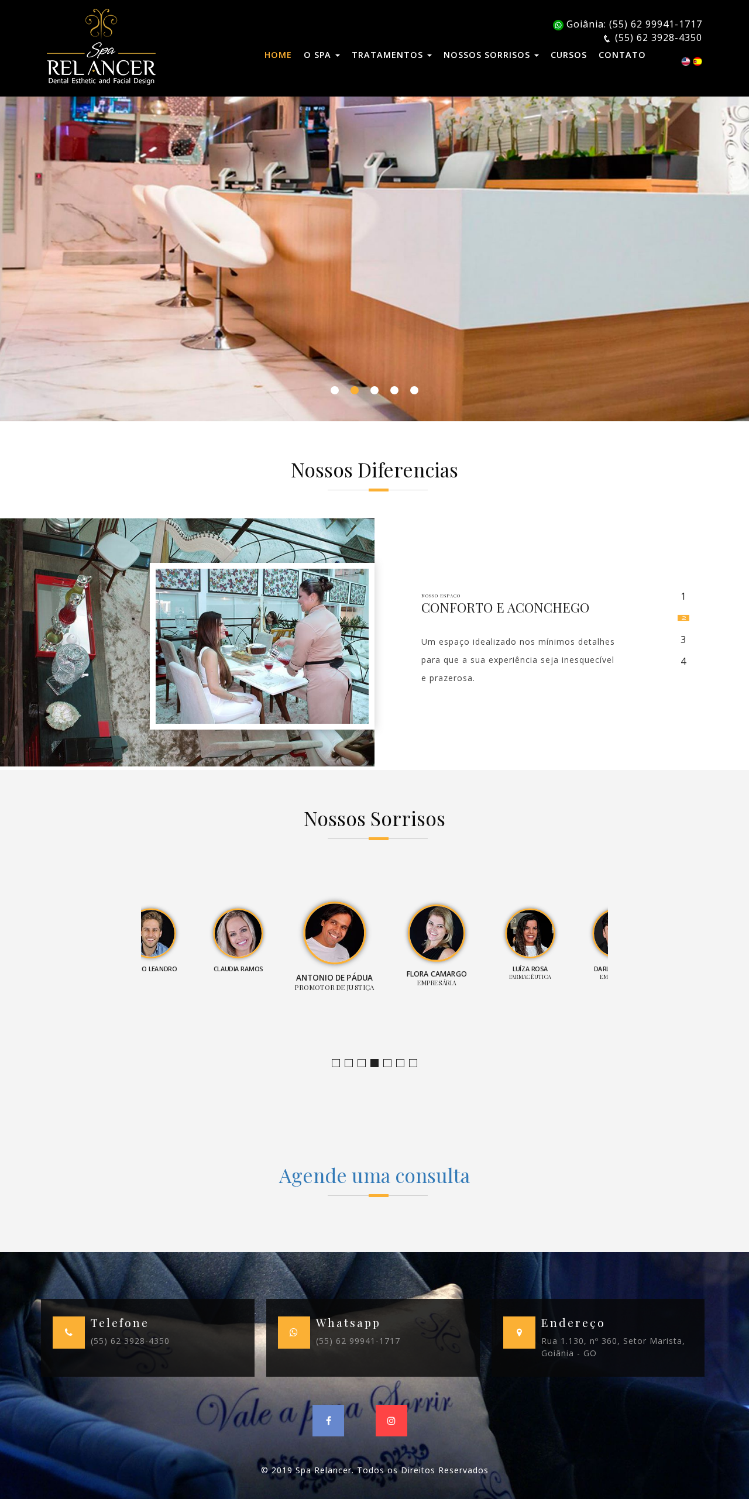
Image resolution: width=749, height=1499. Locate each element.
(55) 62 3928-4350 (130, 1340)
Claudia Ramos (365, 1063)
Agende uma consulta (374, 1175)
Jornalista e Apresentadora (339, 1063)
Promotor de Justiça (378, 1063)
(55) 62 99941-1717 (358, 1340)
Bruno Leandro (352, 1063)
